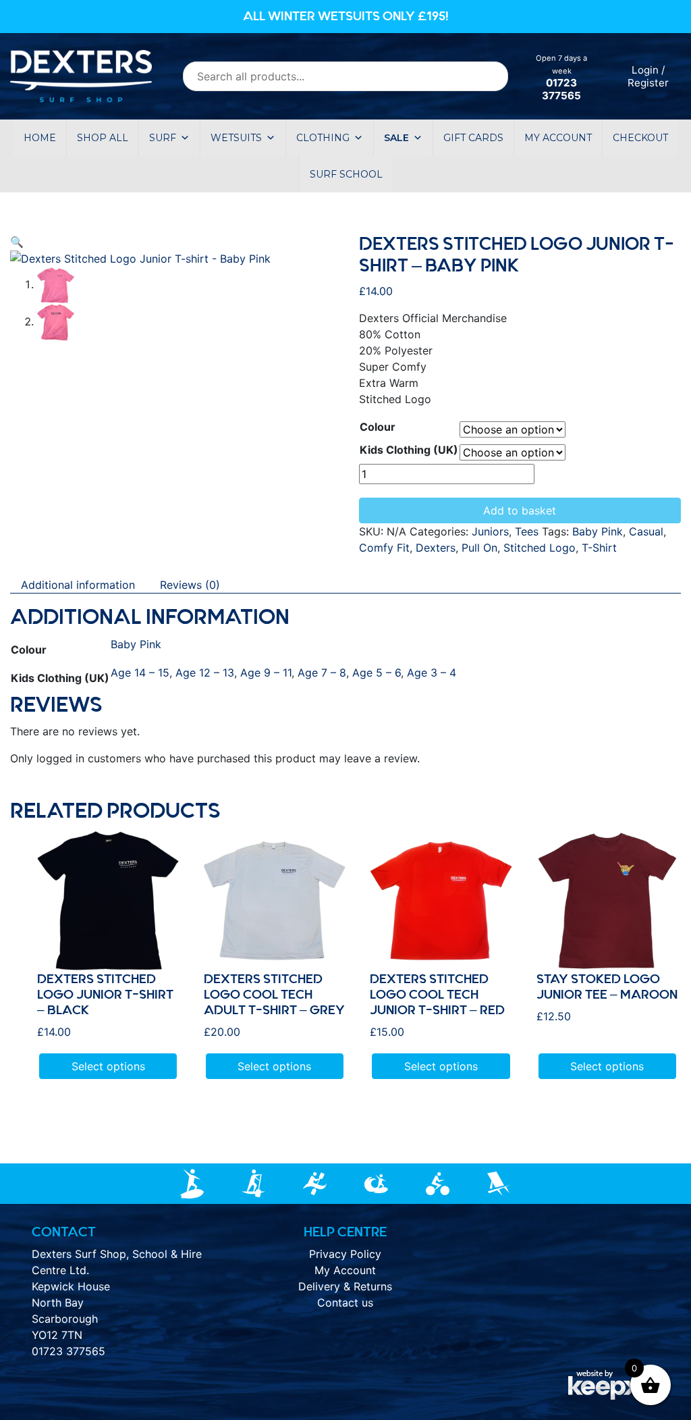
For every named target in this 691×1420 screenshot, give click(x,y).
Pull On (479, 547)
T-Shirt (599, 547)
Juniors (490, 531)
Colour (377, 426)
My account (558, 138)
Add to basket (519, 510)
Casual (646, 531)
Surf (162, 138)
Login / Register (648, 76)
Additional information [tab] (78, 584)
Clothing (323, 138)
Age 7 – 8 (322, 672)
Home (40, 138)
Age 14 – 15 (140, 672)
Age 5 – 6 (376, 672)
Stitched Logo (539, 547)
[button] (17, 241)
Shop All (102, 138)
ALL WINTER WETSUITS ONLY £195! (346, 16)
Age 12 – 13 (204, 672)
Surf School (346, 174)
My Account (345, 1270)
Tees (526, 531)
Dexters (435, 547)
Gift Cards (473, 138)
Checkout (640, 138)
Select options (108, 1066)
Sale (396, 138)
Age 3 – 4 (431, 672)
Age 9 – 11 (266, 672)
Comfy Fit (384, 547)
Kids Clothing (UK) (409, 449)
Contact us (345, 1302)
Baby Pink (597, 531)
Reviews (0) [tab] (190, 584)
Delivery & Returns (345, 1286)
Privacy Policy (345, 1254)
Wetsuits (236, 138)
